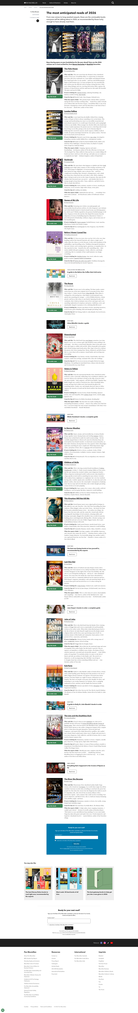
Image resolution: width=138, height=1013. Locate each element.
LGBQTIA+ (71, 641)
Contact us (54, 956)
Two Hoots (101, 989)
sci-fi (78, 490)
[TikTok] (108, 943)
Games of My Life (71, 200)
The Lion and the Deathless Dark (77, 716)
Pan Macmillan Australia (80, 956)
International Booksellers (58, 971)
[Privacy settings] (2, 1010)
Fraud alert (54, 974)
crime (103, 395)
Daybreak (68, 160)
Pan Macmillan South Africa (81, 958)
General (35, 7)
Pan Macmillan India (79, 961)
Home (25, 7)
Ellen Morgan (35, 11)
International (79, 952)
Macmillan (101, 966)
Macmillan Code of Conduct (31, 963)
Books (44, 3)
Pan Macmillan (30, 952)
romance (95, 436)
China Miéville (90, 293)
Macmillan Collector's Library (106, 974)
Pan (100, 981)
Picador (101, 984)
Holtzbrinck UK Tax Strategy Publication (31, 980)
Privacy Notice (34, 1006)
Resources (56, 952)
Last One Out (69, 562)
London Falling (70, 111)
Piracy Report (55, 961)
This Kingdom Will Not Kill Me (76, 498)
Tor (99, 987)
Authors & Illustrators (54, 3)
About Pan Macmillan (29, 956)
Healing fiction (81, 256)
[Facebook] (101, 943)
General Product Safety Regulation (30, 991)
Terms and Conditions (46, 1006)
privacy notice (66, 848)
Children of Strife (71, 462)
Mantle (100, 976)
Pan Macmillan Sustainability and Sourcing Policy (32, 971)
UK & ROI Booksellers (57, 969)
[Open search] (113, 3)
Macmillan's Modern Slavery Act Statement (32, 975)
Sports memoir (81, 222)
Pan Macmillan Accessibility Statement (31, 987)
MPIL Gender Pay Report (30, 958)
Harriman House (103, 963)
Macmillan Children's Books (106, 971)
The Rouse (68, 283)
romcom (87, 448)
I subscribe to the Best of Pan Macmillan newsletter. (68, 840)
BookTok (90, 64)
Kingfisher (101, 961)
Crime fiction (81, 586)
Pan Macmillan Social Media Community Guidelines (31, 995)
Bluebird (101, 956)
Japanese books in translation (82, 258)
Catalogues (55, 963)
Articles (66, 3)
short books (82, 95)
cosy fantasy (89, 340)
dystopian (96, 686)
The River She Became (73, 779)
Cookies (26, 1006)
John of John (69, 619)
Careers (54, 958)
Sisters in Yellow (71, 369)
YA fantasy (82, 787)
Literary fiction (81, 93)
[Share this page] (37, 20)
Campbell (101, 958)
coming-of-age (88, 395)
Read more (72, 276)
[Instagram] (105, 943)
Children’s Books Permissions (31, 983)
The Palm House (71, 69)
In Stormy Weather (72, 428)
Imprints (102, 952)
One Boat (101, 979)
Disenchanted (70, 334)
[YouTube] (111, 943)
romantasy (89, 722)
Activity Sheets (55, 966)
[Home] (30, 3)
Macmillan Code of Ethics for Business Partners (31, 967)
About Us (73, 3)
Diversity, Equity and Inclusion (32, 961)
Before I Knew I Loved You (75, 232)
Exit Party (68, 666)
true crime (93, 137)
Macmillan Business (104, 969)
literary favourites (78, 64)
